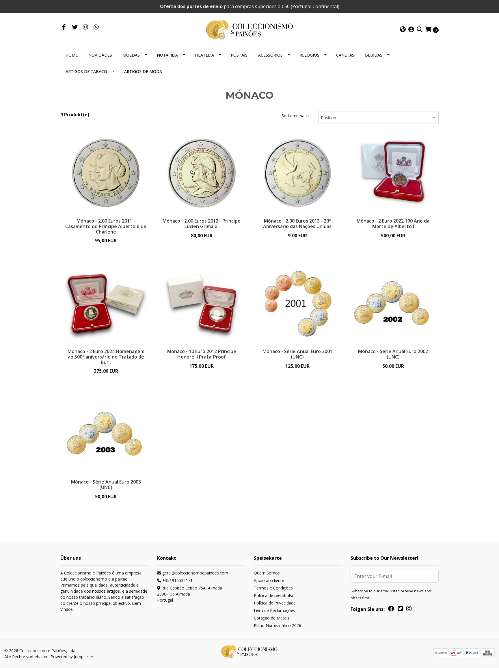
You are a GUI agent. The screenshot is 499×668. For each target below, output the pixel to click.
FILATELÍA (204, 55)
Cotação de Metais (271, 618)
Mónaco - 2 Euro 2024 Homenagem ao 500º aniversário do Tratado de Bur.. (106, 356)
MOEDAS (131, 55)
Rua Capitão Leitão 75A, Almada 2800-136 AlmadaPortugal (189, 594)
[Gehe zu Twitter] (74, 27)
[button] (403, 29)
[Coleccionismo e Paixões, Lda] (249, 29)
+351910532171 (177, 580)
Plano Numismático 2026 (277, 625)
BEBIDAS (373, 55)
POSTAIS (239, 55)
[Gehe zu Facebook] (64, 27)
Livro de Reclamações (274, 610)
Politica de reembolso (274, 595)
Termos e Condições (273, 588)
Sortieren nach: (296, 115)
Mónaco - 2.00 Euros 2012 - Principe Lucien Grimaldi (202, 223)
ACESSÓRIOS (270, 55)
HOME (72, 55)
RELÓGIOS (309, 55)
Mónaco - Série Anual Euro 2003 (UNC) (106, 484)
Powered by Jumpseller (72, 656)
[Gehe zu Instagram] (85, 27)
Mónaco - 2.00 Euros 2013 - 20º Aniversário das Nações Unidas (297, 223)
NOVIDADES (100, 55)
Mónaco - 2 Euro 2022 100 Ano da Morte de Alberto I (393, 223)
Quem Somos (267, 573)
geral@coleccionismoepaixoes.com (194, 573)
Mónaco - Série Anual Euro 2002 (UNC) (393, 354)
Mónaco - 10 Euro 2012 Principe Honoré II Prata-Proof (201, 354)
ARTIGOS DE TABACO (86, 71)
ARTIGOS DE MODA (143, 71)
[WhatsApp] (96, 27)
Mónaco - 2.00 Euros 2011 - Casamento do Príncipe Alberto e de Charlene (105, 226)
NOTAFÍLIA (167, 55)
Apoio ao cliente (269, 580)
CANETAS (345, 55)
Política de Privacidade (275, 603)
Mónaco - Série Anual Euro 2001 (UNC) (297, 354)
